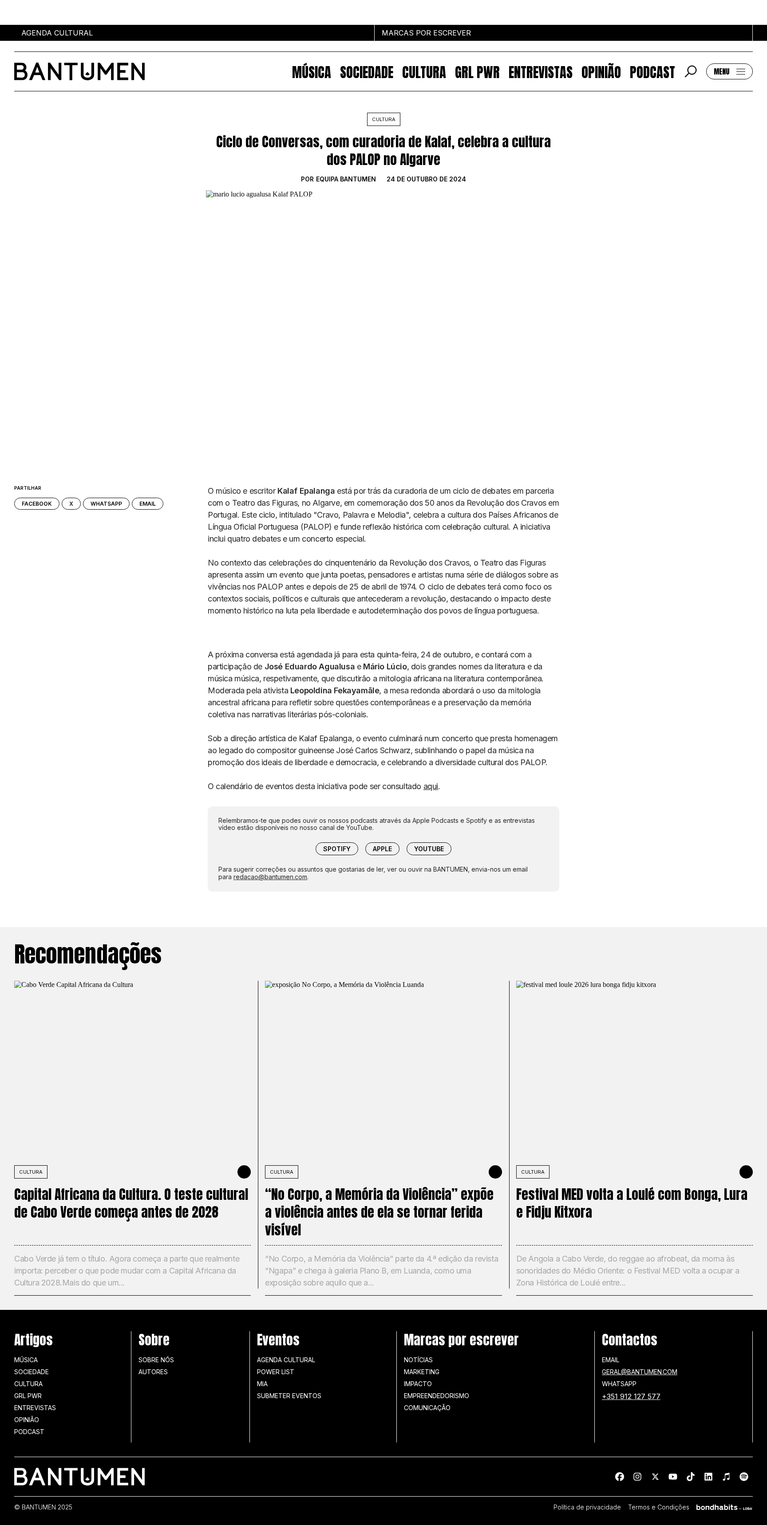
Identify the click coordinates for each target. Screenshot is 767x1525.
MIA (262, 1383)
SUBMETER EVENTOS (289, 1395)
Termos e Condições (658, 1507)
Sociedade (366, 71)
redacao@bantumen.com (270, 876)
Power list (275, 1372)
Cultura (424, 71)
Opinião (601, 71)
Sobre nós (156, 1360)
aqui (430, 786)
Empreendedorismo (436, 1395)
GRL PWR (477, 71)
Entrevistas (541, 71)
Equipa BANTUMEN (346, 179)
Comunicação (427, 1407)
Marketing (421, 1372)
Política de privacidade (587, 1507)
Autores (153, 1372)
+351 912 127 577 (631, 1396)
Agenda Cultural (286, 1360)
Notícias (418, 1360)
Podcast (652, 71)
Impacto (418, 1383)
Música (311, 71)
